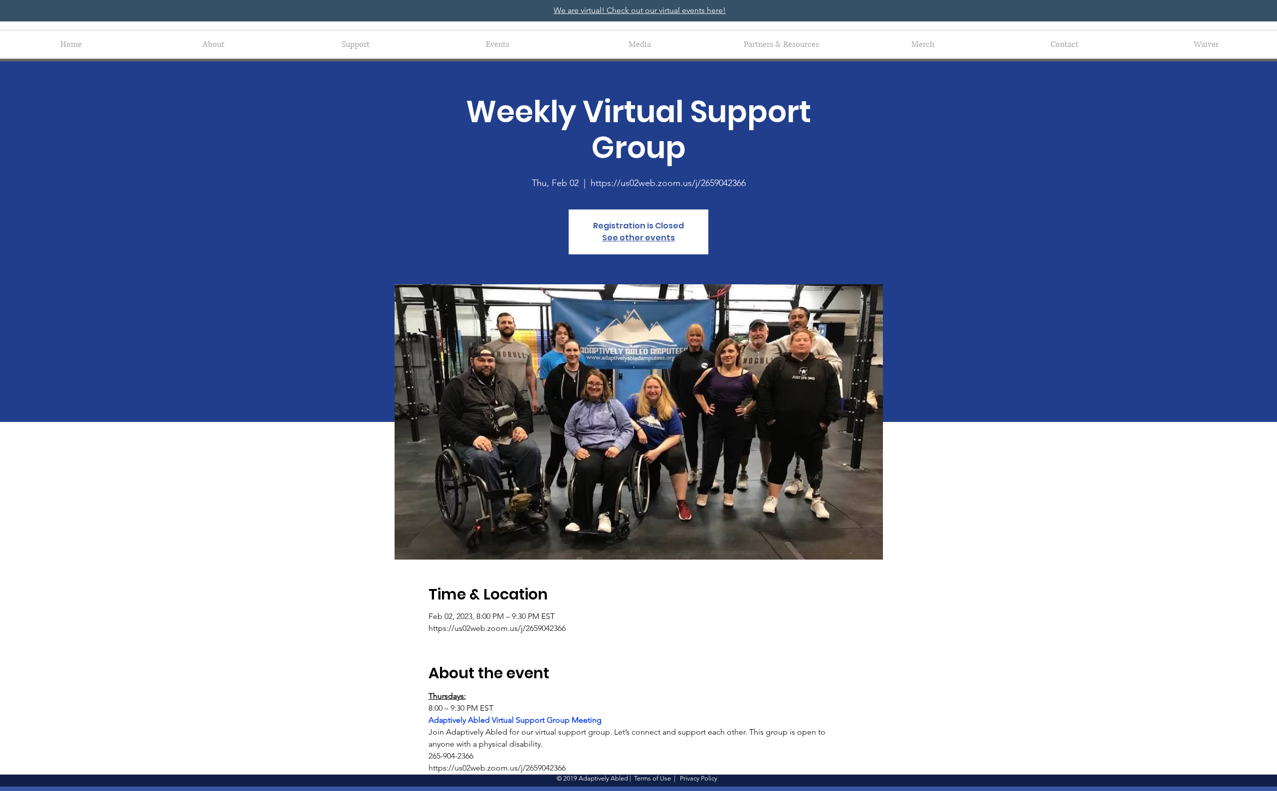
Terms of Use (652, 778)
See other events (638, 237)
